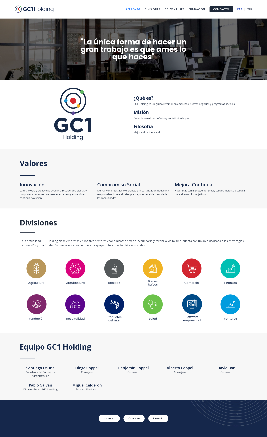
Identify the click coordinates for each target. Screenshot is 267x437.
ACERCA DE (132, 9)
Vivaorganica (37, 273)
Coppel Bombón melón (191, 273)
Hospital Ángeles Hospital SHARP (152, 308)
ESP (239, 9)
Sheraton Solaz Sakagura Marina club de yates (75, 308)
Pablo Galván (40, 385)
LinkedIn (158, 418)
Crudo (75, 273)
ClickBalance (191, 308)
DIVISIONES (152, 9)
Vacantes (109, 418)
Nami (114, 273)
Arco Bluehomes (153, 273)
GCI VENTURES (174, 9)
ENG (249, 9)
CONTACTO (221, 9)
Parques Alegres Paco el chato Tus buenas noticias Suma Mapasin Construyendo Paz (36, 308)
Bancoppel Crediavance (230, 273)
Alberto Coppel (180, 367)
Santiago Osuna (40, 367)
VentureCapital (230, 308)
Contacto (134, 418)
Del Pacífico (114, 308)
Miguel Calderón (87, 385)
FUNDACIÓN (197, 9)
